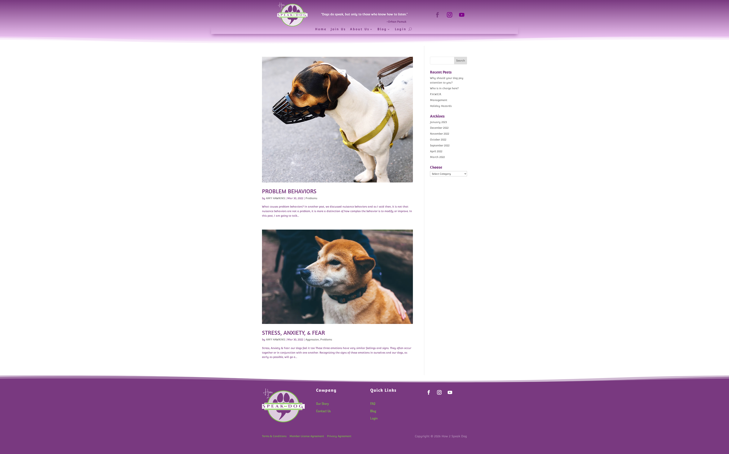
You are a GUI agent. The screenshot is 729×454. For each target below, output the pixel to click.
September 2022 (440, 145)
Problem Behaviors (289, 191)
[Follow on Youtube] (461, 14)
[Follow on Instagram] (449, 14)
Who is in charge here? (444, 88)
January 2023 (438, 122)
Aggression (312, 339)
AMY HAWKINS (275, 198)
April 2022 (436, 151)
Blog (382, 29)
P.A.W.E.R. (436, 94)
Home (321, 29)
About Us (359, 29)
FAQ (372, 403)
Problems (311, 198)
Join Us (338, 29)
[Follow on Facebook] (437, 14)
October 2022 (438, 139)
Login (400, 29)
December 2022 (439, 127)
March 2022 (437, 157)
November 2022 (439, 133)
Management (438, 100)
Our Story (322, 403)
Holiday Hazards (441, 105)
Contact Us (323, 411)
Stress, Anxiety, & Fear (293, 332)
